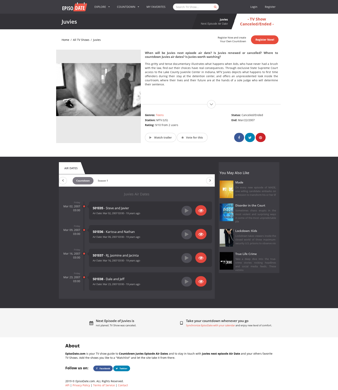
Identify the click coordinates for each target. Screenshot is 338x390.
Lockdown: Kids (246, 231)
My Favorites (156, 7)
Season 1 (103, 180)
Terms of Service (104, 385)
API (67, 385)
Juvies (97, 40)
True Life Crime (246, 254)
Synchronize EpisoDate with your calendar (210, 325)
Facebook (104, 368)
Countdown (83, 180)
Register (270, 7)
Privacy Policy (81, 385)
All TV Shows (81, 40)
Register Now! (264, 39)
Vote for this (194, 137)
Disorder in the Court (250, 205)
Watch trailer (162, 137)
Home (65, 40)
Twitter (123, 368)
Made (239, 182)
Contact (123, 385)
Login (253, 7)
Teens (160, 115)
